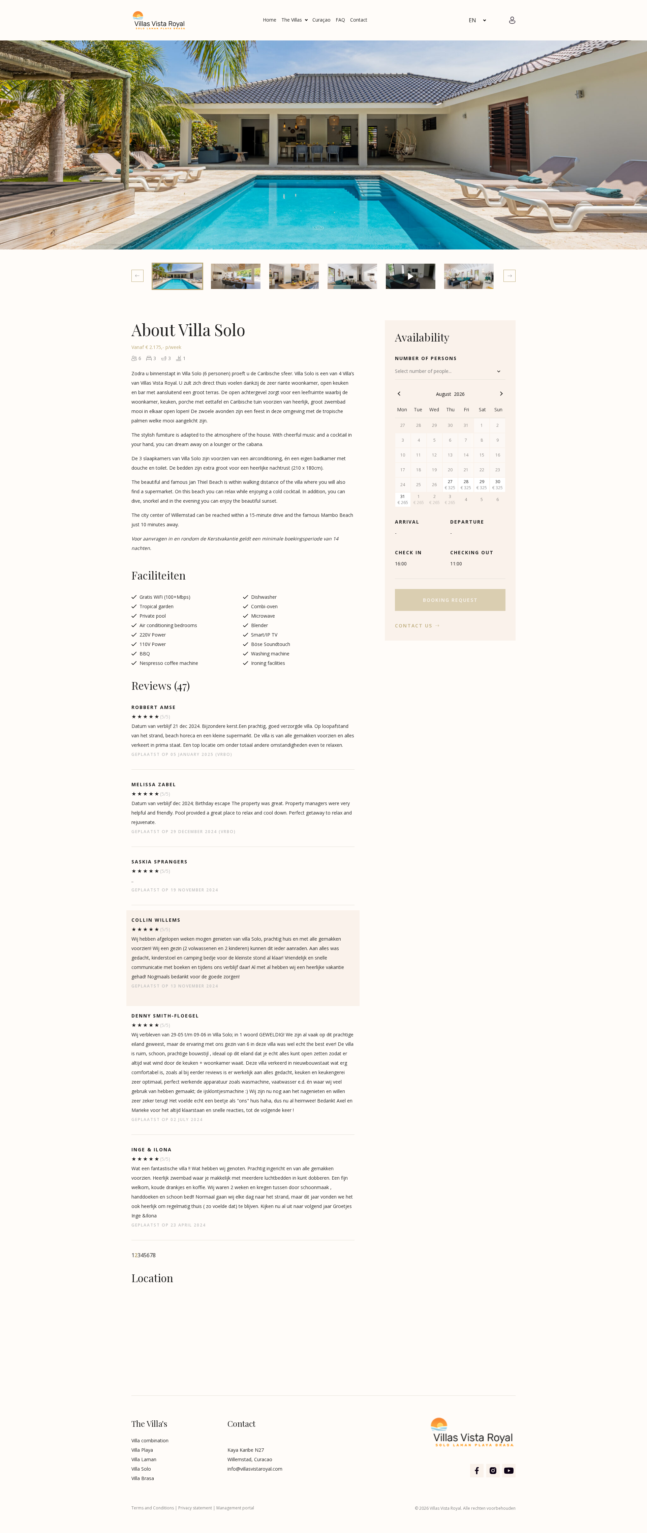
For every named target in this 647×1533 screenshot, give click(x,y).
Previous (137, 276)
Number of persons (426, 358)
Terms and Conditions (152, 1508)
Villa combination (149, 1440)
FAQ (340, 20)
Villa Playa (142, 1450)
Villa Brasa (142, 1478)
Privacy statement (195, 1508)
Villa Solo (141, 1469)
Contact (358, 20)
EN (472, 20)
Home (269, 20)
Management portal (235, 1508)
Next (509, 276)
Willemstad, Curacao (249, 1459)
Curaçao (321, 20)
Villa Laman (143, 1459)
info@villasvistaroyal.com (254, 1469)
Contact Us (413, 625)
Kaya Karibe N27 (245, 1450)
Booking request (450, 600)
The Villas (291, 20)
